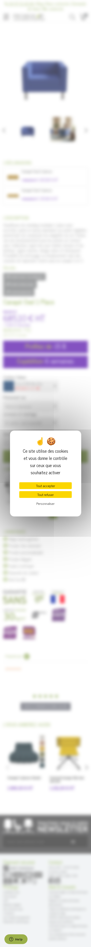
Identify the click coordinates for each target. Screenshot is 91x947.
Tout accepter (45, 485)
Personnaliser (45, 503)
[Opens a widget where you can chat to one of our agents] (16, 939)
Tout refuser (45, 494)
